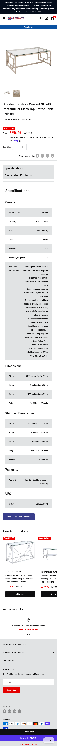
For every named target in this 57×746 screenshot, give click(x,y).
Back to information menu (19, 516)
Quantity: (7, 147)
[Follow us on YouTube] (14, 711)
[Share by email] (52, 156)
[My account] (46, 18)
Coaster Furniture (12, 119)
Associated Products (18, 175)
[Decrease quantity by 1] (15, 147)
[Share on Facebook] (37, 156)
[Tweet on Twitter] (47, 156)
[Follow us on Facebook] (4, 711)
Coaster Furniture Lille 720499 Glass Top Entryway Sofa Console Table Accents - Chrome (19, 578)
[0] (52, 18)
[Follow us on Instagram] (9, 711)
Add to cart (28, 731)
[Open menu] (4, 18)
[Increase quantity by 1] (29, 147)
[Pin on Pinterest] (42, 156)
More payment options (28, 744)
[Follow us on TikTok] (19, 711)
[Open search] (41, 18)
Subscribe (11, 689)
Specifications (14, 168)
